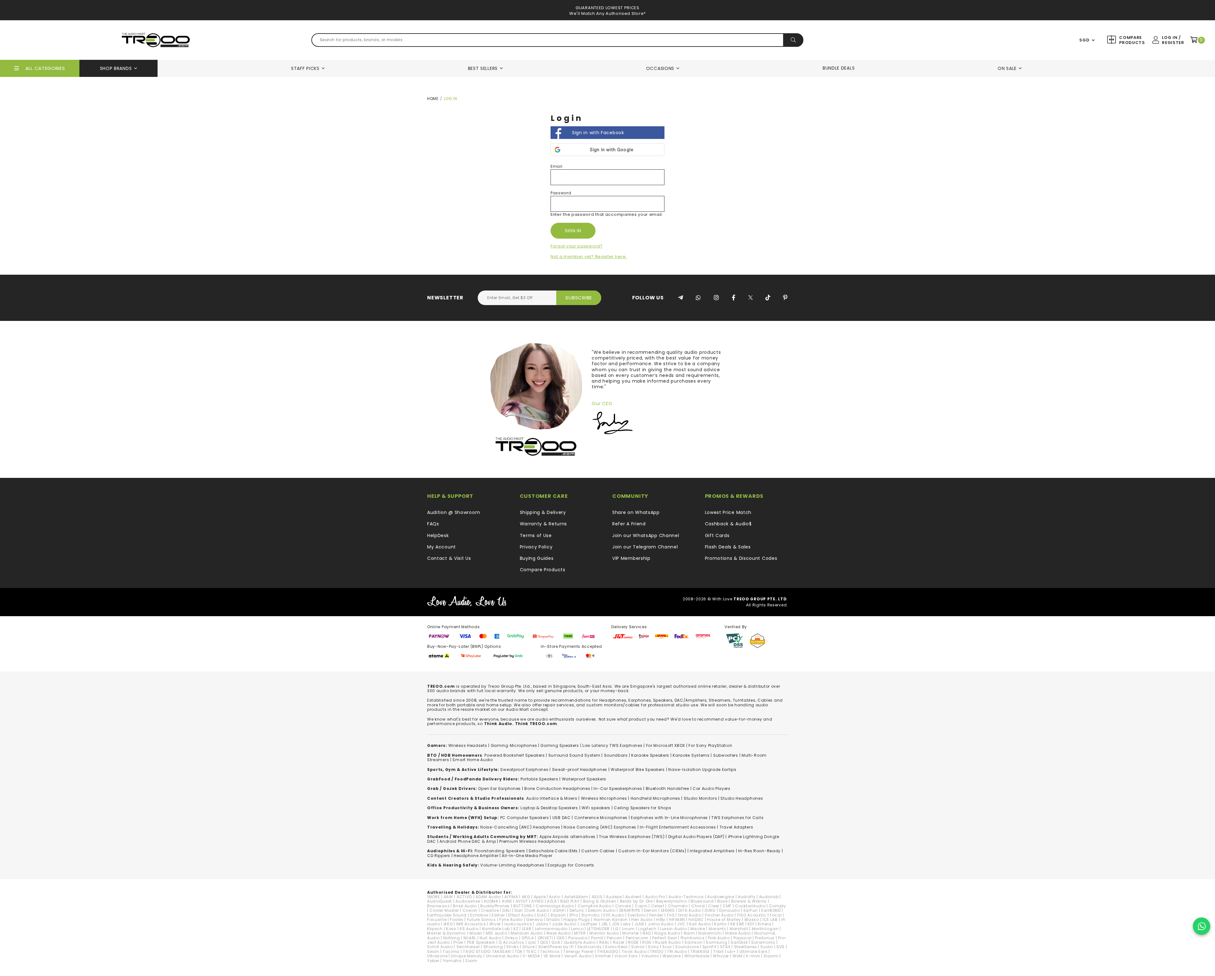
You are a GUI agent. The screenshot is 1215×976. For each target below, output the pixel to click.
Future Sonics (481, 919)
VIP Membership (631, 558)
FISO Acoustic (751, 915)
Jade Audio (564, 924)
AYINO (537, 901)
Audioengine (720, 896)
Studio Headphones (741, 798)
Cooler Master (444, 910)
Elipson (558, 915)
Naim (689, 933)
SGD (1084, 40)
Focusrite (436, 919)
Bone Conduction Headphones (557, 788)
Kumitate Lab (496, 928)
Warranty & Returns (543, 524)
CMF (727, 906)
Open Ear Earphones (499, 788)
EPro (574, 915)
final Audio (689, 915)
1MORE (433, 896)
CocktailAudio (750, 906)
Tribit (718, 951)
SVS (780, 946)
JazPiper (589, 924)
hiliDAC (696, 919)
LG (615, 928)
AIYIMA (511, 896)
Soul (667, 946)
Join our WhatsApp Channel (645, 535)
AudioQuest (439, 901)
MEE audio (496, 933)
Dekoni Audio (601, 910)
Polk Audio (719, 938)
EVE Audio (613, 915)
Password (561, 193)
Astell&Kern (576, 896)
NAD (647, 933)
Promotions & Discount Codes (741, 558)
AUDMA (491, 901)
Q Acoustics (511, 942)
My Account (441, 547)
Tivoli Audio (634, 951)
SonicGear (616, 946)
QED (544, 942)
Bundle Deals (839, 68)
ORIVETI (545, 938)
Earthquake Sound (447, 915)
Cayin (641, 906)
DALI (506, 910)
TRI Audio (677, 951)
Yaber (433, 960)
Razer (619, 942)
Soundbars (616, 755)
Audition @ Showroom (453, 512)
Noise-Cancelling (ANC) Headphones (520, 827)
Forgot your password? (577, 246)
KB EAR (737, 924)
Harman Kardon (611, 919)
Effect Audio (520, 915)
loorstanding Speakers (501, 851)
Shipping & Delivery (543, 512)
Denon (650, 910)
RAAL (604, 942)
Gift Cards (717, 535)
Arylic (555, 896)
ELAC (542, 915)
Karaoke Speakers (650, 755)
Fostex (456, 919)
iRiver (495, 924)
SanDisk (739, 942)
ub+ (731, 951)
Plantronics (693, 938)
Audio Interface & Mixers (551, 798)
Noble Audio (738, 933)
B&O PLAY (570, 901)
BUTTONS (522, 906)
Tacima (451, 951)
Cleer (713, 906)
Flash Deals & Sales (728, 547)
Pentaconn (637, 938)
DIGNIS (668, 910)
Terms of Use (536, 535)
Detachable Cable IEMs (553, 851)
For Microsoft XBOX (665, 745)
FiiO (671, 915)
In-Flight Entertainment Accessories (678, 827)
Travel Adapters (736, 827)
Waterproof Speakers (584, 779)
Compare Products (1131, 40)
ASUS (597, 896)
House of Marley (724, 919)
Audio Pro (655, 896)
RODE (633, 942)
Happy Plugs (577, 919)
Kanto (720, 924)
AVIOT (522, 901)
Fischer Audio (719, 915)
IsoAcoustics (518, 924)
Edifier (498, 915)
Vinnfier (603, 956)
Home (433, 98)
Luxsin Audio (673, 928)
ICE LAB (770, 919)
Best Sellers (483, 68)
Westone (672, 956)
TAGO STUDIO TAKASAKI (487, 951)
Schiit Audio (440, 946)
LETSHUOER (598, 928)
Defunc (577, 910)
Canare (623, 906)
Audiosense (467, 901)
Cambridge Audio (555, 906)
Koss (451, 928)
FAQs (433, 524)
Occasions (660, 68)
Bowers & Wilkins (749, 901)
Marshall (739, 928)
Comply (777, 906)
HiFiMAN (677, 919)
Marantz (717, 928)
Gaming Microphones (514, 745)
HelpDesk (438, 535)
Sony (653, 946)
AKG (526, 896)
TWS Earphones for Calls (737, 817)
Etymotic (591, 915)
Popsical (742, 938)
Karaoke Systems (691, 755)
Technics (550, 951)
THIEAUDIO (607, 951)
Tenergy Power (578, 951)
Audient (633, 896)
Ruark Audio (668, 942)
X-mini (753, 956)
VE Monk (552, 956)
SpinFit (709, 946)
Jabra (542, 924)
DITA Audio (689, 910)
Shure (528, 946)
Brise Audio (465, 906)
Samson (693, 942)
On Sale (1007, 68)
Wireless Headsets (467, 745)
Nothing (451, 938)
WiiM (737, 956)
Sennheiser (468, 946)
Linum (628, 928)
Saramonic (763, 942)
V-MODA (531, 956)
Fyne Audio (511, 919)
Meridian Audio (527, 933)
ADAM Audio (488, 896)
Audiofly (747, 896)
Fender (656, 915)
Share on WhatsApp (636, 512)
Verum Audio (578, 956)
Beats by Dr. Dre (636, 901)
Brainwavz (438, 906)
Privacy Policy (536, 547)
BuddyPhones (495, 906)
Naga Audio (667, 933)
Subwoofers (725, 755)
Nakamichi (709, 933)
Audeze (613, 896)
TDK (518, 951)
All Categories (45, 68)
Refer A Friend (629, 524)
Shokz (512, 946)
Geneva (534, 919)
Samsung (716, 942)
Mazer (476, 933)
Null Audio (490, 938)
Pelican (614, 938)
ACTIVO (464, 896)
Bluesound (702, 901)
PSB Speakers (481, 942)
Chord (698, 906)
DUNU (710, 910)
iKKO (448, 924)
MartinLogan (765, 928)
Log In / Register (1173, 40)
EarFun (751, 910)
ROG (646, 942)
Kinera (764, 924)
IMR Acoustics (471, 924)
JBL (604, 924)
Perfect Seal (664, 938)
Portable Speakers (539, 779)
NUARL (470, 938)
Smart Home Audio (472, 759)
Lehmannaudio (551, 928)
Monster (630, 933)
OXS (561, 938)
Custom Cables (598, 851)
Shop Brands (116, 68)
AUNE (507, 901)
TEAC (531, 951)
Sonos (638, 946)
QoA (555, 942)
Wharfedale (696, 956)
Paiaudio (578, 938)
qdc (532, 942)
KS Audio (469, 928)
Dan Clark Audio (531, 910)
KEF (751, 924)
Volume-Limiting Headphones (512, 865)
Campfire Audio (595, 906)
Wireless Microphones (604, 798)
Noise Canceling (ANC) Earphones (600, 827)
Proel (458, 942)
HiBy (660, 919)
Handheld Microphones (655, 798)
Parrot (597, 938)
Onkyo (511, 938)
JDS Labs (621, 924)
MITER (580, 933)
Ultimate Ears (753, 951)
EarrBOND (771, 910)
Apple (540, 896)
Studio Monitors (700, 798)
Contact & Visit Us (449, 558)
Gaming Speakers (559, 745)
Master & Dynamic (446, 933)
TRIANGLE (700, 951)
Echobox (479, 915)
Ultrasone (437, 956)
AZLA (552, 901)
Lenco (577, 928)
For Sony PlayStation (710, 745)
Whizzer (721, 956)
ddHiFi (559, 910)
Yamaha (452, 960)
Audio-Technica (686, 896)
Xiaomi (770, 956)
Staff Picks (305, 68)
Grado (553, 919)
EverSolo (637, 915)
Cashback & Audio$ (728, 524)
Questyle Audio (580, 942)
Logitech (647, 928)
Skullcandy (589, 946)
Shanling (493, 946)
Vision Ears (626, 956)
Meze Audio (558, 933)
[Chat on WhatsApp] (1201, 926)
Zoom (471, 960)
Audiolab (769, 896)
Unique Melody (466, 956)
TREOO (657, 951)
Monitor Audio (604, 933)
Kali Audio (700, 924)
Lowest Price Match (728, 512)
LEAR (527, 928)
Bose (722, 901)
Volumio (650, 956)
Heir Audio (642, 919)
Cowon (470, 910)
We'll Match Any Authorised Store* (607, 13)
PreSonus (765, 938)
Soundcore (687, 946)
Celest (657, 906)
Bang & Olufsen (599, 901)
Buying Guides (537, 558)
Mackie (697, 928)
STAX (725, 946)
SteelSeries (745, 946)
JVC (681, 924)
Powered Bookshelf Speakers (514, 755)
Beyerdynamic (671, 901)
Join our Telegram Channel (645, 547)
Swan (433, 951)
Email (557, 166)
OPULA (527, 938)
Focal (776, 915)
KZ (516, 928)
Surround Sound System (574, 755)
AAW (448, 896)
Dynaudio (729, 910)
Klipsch (435, 928)
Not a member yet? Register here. (589, 256)
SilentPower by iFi (556, 946)
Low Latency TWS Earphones (613, 745)
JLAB (639, 924)
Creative (490, 910)
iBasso (752, 919)
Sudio (766, 946)
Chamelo (678, 906)
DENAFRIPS (629, 910)
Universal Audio (503, 956)
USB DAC (561, 817)
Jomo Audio (661, 924)
